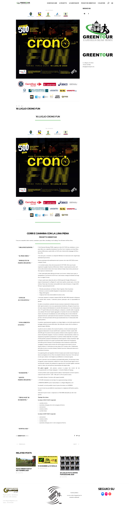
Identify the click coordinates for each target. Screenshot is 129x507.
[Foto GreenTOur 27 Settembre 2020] (26, 461)
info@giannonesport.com (88, 66)
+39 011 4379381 (87, 64)
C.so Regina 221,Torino (88, 62)
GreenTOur (21, 435)
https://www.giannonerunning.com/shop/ (62, 380)
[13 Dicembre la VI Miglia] (48, 460)
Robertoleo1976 (43, 468)
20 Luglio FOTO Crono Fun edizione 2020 (69, 473)
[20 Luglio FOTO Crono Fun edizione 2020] (70, 463)
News (26, 435)
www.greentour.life (42, 370)
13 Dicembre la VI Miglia (47, 466)
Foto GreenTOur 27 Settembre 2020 (24, 469)
